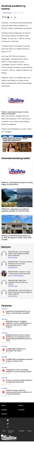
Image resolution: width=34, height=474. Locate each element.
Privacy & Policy (11, 431)
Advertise (21, 431)
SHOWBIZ (4, 409)
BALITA (3, 405)
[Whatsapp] (15, 17)
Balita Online (7, 12)
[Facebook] (8, 17)
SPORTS (20, 405)
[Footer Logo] (9, 437)
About (4, 431)
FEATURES (21, 409)
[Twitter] (11, 17)
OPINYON (4, 414)
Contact (29, 431)
